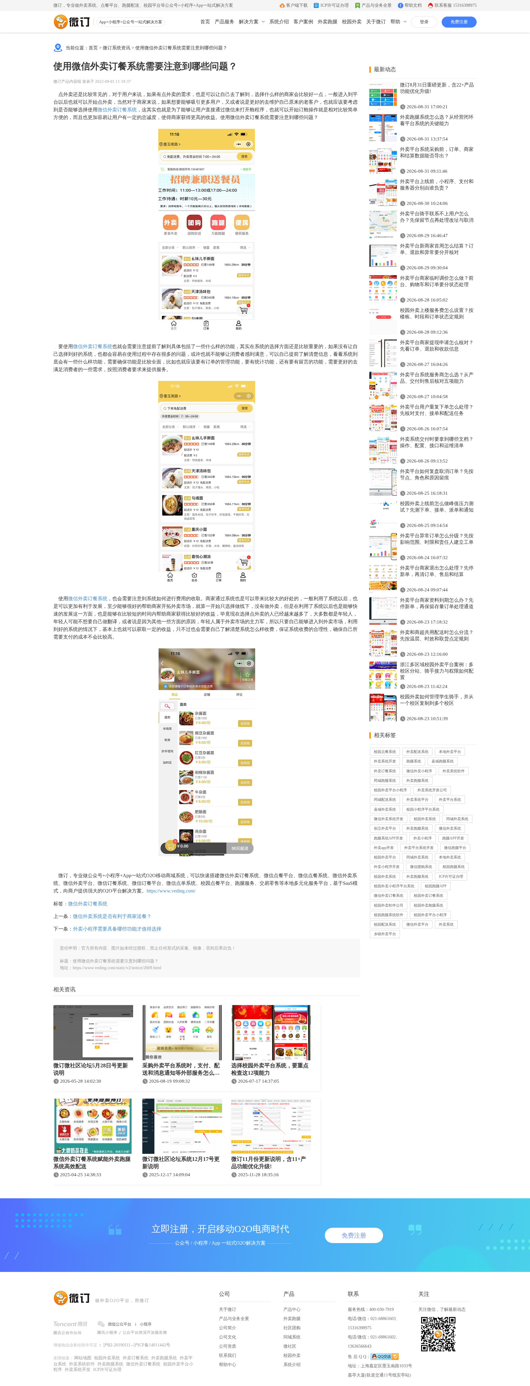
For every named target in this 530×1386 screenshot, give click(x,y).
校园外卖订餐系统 (428, 895)
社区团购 (292, 1328)
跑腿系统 (413, 761)
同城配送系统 (385, 799)
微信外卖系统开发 (388, 819)
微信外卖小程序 (419, 771)
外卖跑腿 (327, 21)
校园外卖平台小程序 (390, 790)
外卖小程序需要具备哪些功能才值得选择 (117, 928)
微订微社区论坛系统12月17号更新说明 (181, 1162)
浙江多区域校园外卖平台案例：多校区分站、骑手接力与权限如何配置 (437, 671)
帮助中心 (227, 1364)
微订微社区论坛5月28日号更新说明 (90, 1069)
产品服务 (224, 21)
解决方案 (249, 21)
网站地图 (82, 1358)
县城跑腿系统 (443, 761)
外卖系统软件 (454, 771)
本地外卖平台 (450, 752)
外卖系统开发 (385, 761)
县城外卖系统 (385, 809)
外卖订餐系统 (385, 771)
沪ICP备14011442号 (151, 1345)
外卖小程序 (422, 838)
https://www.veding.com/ (171, 890)
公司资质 (227, 1346)
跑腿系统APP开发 (388, 838)
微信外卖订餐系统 (117, 109)
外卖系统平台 (417, 799)
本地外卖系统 (450, 857)
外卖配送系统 (417, 752)
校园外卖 (352, 21)
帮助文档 (413, 5)
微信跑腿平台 (455, 848)
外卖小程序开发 (387, 867)
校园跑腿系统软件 (388, 915)
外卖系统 (446, 924)
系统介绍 (279, 21)
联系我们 (227, 1355)
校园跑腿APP (436, 886)
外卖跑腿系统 (417, 780)
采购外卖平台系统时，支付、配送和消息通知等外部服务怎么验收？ (181, 1069)
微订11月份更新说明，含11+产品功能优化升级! (268, 1162)
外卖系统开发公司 (432, 790)
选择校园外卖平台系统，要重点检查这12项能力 (270, 1069)
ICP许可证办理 (335, 5)
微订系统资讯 (116, 47)
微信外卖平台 (417, 924)
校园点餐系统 (385, 752)
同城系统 (292, 1337)
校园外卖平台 (385, 857)
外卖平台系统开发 (419, 848)
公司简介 (227, 1328)
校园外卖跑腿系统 (428, 905)
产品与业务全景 (377, 5)
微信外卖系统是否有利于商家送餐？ (112, 916)
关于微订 (376, 21)
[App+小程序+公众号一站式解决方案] (71, 21)
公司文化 (227, 1337)
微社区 (289, 1346)
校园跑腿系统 (454, 867)
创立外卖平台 (385, 828)
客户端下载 (297, 5)
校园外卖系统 (425, 819)
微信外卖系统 (450, 828)
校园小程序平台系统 (423, 809)
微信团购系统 (421, 867)
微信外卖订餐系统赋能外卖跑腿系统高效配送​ (92, 1162)
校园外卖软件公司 (388, 905)
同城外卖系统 (457, 819)
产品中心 (292, 1309)
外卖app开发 (384, 848)
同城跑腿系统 (385, 780)
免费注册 (459, 22)
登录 (424, 22)
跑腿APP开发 (453, 838)
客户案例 (303, 21)
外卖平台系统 (450, 799)
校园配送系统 (385, 924)
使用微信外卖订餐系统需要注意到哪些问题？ (181, 47)
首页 (205, 21)
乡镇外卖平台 (385, 934)
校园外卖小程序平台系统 (394, 886)
